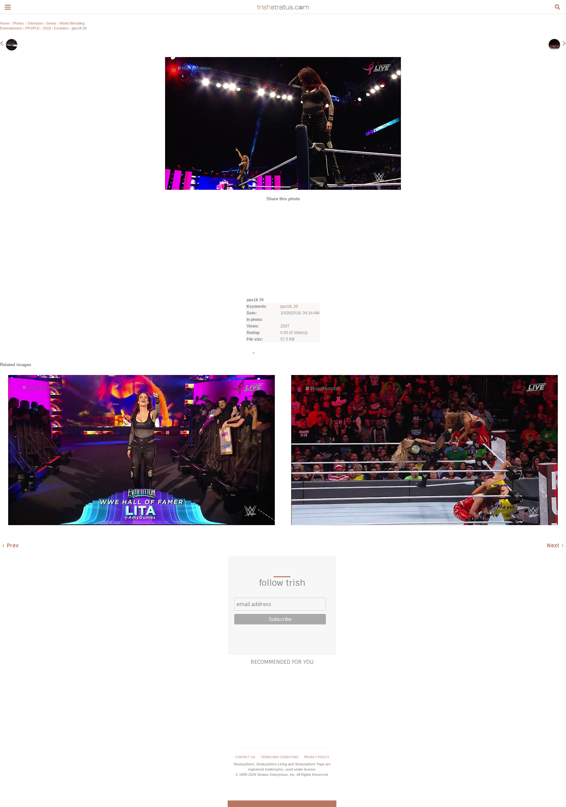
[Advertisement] (283, 249)
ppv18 (286, 306)
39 (295, 306)
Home (4, 23)
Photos (18, 23)
